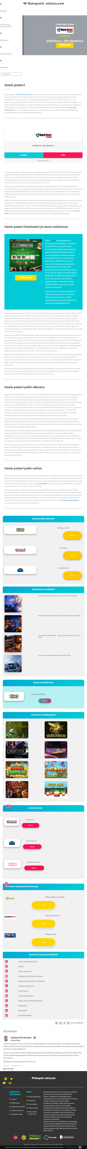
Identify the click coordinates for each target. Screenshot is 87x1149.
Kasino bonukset (24, 971)
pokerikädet (42, 483)
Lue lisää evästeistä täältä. (71, 1147)
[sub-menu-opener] (3, 4)
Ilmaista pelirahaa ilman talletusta (31, 981)
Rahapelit (3, 11)
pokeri (53, 240)
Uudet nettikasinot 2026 (27, 961)
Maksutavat (4, 67)
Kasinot (21, 966)
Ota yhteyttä (32, 1104)
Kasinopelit (22, 1010)
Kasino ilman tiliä (17, 1110)
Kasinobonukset (5, 54)
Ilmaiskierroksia (16, 1114)
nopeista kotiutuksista (70, 500)
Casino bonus (23, 991)
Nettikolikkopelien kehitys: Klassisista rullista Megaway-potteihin (59, 615)
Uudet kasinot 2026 (18, 1107)
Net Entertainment (24, 94)
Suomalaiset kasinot (26, 996)
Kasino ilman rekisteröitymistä (30, 1001)
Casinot (14, 1099)
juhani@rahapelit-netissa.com (24, 1061)
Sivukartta (31, 1100)
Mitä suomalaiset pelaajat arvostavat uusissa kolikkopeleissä (58, 596)
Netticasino (22, 1005)
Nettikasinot (15, 1103)
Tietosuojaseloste (34, 1097)
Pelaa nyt (26, 277)
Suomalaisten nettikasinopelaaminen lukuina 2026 (54, 655)
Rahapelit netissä (24, 1015)
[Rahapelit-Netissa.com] (43, 3)
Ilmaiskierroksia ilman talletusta (30, 976)
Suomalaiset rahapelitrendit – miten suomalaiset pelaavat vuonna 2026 (59, 636)
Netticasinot (4, 40)
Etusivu (6, 1065)
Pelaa (63, 155)
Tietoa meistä (33, 1108)
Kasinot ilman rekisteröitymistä (6, 25)
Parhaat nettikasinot (26, 986)
